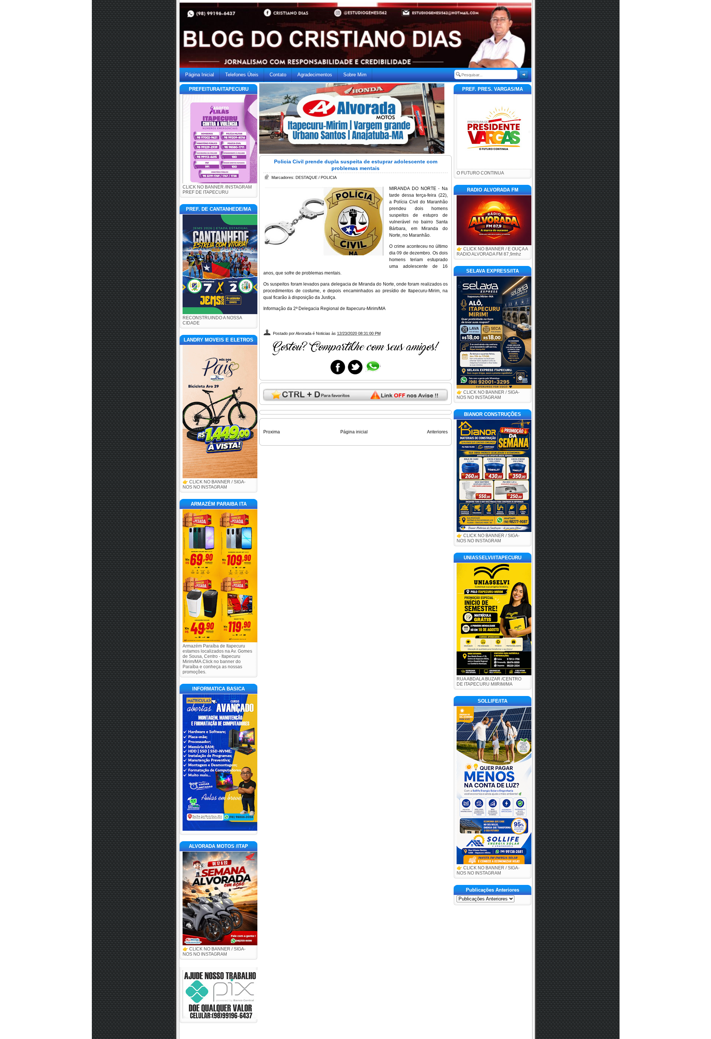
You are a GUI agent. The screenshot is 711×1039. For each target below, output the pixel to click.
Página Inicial (199, 74)
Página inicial (354, 431)
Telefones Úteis (241, 74)
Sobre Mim (355, 74)
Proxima (271, 431)
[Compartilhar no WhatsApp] (372, 374)
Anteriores (437, 431)
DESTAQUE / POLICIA (316, 177)
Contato (278, 74)
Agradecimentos (314, 74)
